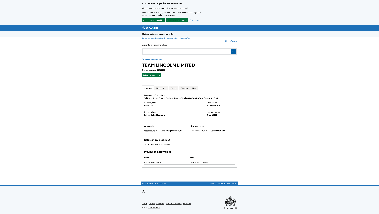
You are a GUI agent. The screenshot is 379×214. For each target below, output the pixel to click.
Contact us (160, 204)
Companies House (154, 207)
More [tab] (194, 88)
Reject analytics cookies (177, 20)
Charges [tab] (184, 88)
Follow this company (151, 75)
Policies (144, 204)
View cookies (195, 20)
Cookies (152, 204)
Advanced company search (153, 59)
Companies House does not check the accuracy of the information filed (166, 38)
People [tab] (173, 88)
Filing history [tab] (161, 88)
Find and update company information (158, 34)
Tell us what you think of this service (154, 183)
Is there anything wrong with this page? (223, 183)
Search (233, 51)
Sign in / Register (231, 41)
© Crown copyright (230, 208)
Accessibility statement (174, 204)
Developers (187, 204)
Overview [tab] (148, 88)
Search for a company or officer (154, 45)
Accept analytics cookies (153, 20)
